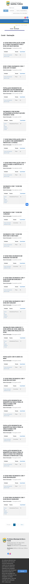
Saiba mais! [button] (8, 581)
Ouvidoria (12, 10)
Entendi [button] (22, 571)
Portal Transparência (22, 10)
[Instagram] (10, 553)
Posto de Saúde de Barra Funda (6, 126)
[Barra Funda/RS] (8, 3)
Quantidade (22, 51)
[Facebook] (8, 553)
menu (26, 21)
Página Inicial (17, 25)
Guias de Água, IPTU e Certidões (20, 13)
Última (22, 524)
